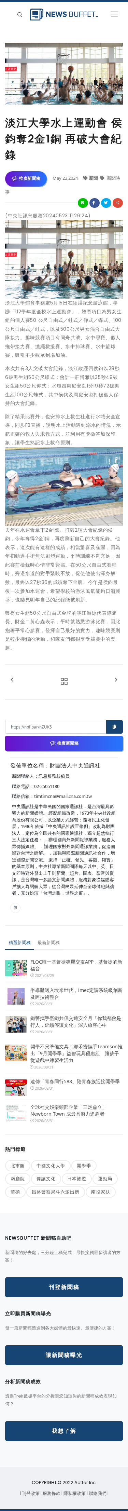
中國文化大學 (51, 1165)
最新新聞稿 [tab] (49, 942)
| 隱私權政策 (74, 1493)
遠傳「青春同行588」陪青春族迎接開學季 (75, 1081)
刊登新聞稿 (64, 1287)
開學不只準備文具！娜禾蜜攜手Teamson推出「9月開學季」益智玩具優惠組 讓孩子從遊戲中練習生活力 (76, 1053)
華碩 (15, 1192)
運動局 (105, 1178)
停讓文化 (46, 1178)
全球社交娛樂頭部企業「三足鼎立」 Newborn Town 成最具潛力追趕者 (68, 1110)
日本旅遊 (76, 1178)
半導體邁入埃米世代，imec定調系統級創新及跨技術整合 (76, 993)
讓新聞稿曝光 (64, 1355)
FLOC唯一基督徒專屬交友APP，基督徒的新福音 (76, 965)
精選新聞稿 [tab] (20, 942)
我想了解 (64, 1431)
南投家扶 (100, 1192)
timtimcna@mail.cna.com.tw (63, 796)
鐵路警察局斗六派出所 (56, 1192)
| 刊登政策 (30, 1493)
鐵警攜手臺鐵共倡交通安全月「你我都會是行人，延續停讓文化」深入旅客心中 (75, 1021)
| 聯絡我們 (97, 1493)
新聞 (94, 178)
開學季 (84, 1165)
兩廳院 (18, 1178)
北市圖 (18, 1165)
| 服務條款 (51, 1493)
